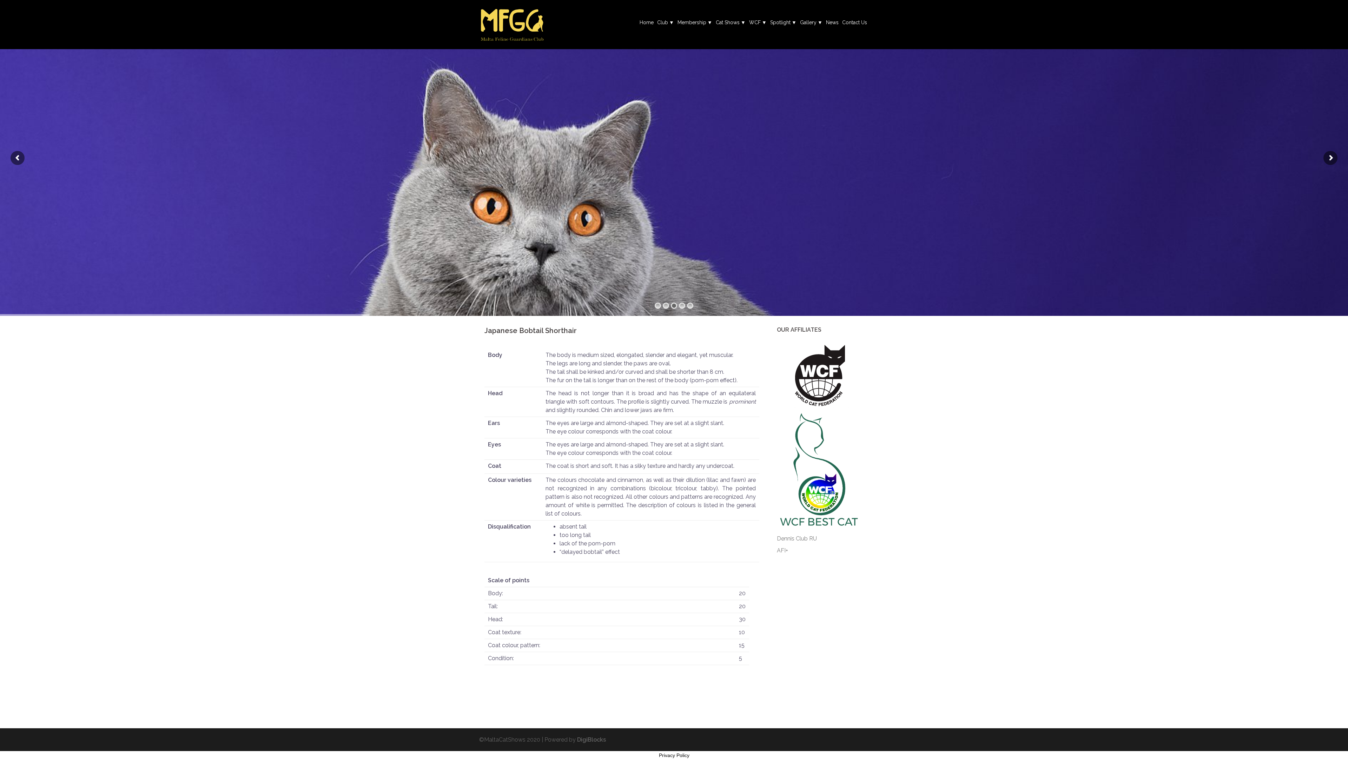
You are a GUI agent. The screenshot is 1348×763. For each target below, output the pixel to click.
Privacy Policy (674, 755)
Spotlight (780, 22)
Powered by (575, 739)
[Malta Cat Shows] (512, 24)
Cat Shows (728, 22)
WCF (755, 22)
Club (662, 22)
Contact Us (854, 22)
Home (647, 22)
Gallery (808, 22)
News (832, 22)
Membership (692, 22)
